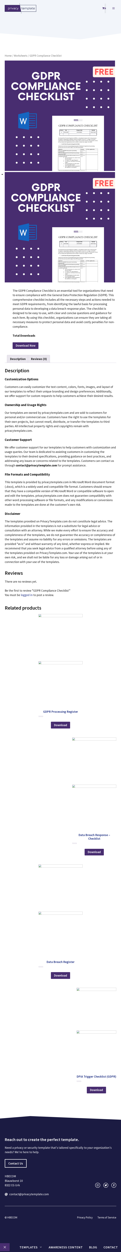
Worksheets (20, 55)
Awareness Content (66, 1247)
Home (8, 55)
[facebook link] (113, 1185)
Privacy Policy (85, 1217)
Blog (93, 1247)
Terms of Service (106, 1217)
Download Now (25, 345)
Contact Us (15, 1163)
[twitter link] (105, 1185)
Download (60, 725)
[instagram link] (97, 1185)
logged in (27, 595)
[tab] (18, 359)
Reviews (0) (39, 359)
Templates (29, 1247)
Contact (111, 1247)
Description (18, 359)
